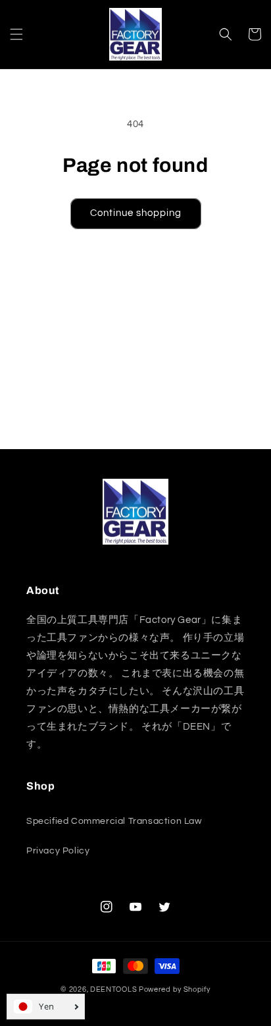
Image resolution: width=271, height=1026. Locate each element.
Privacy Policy (57, 850)
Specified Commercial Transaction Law (114, 821)
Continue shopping (136, 213)
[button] (16, 34)
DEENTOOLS (113, 989)
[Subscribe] (229, 433)
